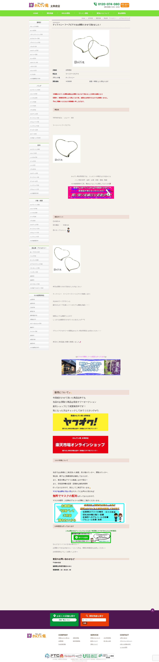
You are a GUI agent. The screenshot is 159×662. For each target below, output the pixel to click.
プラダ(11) (33, 169)
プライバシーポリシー (126, 641)
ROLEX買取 (66, 13)
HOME (35, 13)
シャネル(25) (33, 98)
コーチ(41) (33, 106)
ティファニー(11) (34, 228)
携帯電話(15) (33, 315)
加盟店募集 (76, 638)
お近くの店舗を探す (125, 644)
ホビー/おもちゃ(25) (35, 323)
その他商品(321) (34, 347)
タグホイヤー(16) (35, 38)
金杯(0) (32, 276)
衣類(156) (33, 339)
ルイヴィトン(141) (35, 90)
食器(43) (32, 343)
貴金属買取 (122, 13)
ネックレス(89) (34, 260)
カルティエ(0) (34, 173)
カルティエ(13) (34, 224)
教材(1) (32, 327)
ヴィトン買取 (83, 13)
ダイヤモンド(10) (35, 284)
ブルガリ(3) (33, 46)
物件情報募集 (76, 641)
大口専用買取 (107, 638)
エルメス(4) (33, 153)
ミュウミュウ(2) (34, 185)
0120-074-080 (108, 4)
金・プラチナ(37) (35, 252)
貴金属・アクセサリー (110, 18)
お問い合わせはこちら (125, 5)
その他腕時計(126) (35, 78)
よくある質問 (123, 647)
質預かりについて (103, 13)
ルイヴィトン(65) (35, 204)
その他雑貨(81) (34, 240)
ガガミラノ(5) (34, 62)
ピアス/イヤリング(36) (36, 264)
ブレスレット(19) (35, 268)
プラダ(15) (33, 110)
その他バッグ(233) (35, 138)
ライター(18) (33, 331)
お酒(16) (32, 299)
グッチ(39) (33, 102)
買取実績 (50, 13)
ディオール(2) (34, 130)
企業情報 (61, 641)
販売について (94, 641)
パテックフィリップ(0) (36, 34)
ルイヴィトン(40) (35, 149)
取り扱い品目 (107, 641)
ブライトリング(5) (35, 42)
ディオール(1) (34, 181)
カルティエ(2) (34, 114)
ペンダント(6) (34, 272)
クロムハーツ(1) (34, 189)
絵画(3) (32, 335)
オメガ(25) (33, 30)
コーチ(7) (32, 165)
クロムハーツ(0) (34, 122)
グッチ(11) (33, 161)
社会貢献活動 (62, 644)
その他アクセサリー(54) (36, 288)
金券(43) (32, 303)
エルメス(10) (33, 94)
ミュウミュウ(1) (34, 236)
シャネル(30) (33, 212)
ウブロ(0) (32, 74)
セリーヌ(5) (33, 134)
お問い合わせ (123, 638)
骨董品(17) (33, 319)
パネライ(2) (33, 66)
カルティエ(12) (34, 50)
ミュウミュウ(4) (34, 126)
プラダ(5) (32, 220)
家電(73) (32, 311)
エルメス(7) (33, 70)
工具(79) (32, 307)
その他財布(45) (34, 193)
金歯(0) (32, 280)
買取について (94, 644)
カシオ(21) (33, 58)
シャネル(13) (33, 157)
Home (83, 18)
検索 (84, 623)
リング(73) (33, 256)
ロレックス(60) (34, 26)
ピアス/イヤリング (124, 18)
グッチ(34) (33, 216)
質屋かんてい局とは (64, 638)
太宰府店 (90, 18)
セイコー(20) (33, 54)
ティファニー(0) (34, 118)
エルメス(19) (33, 208)
